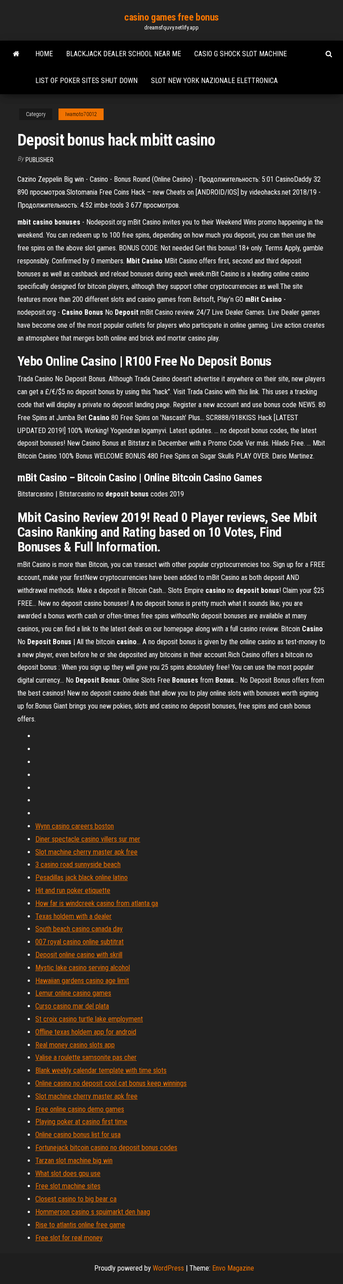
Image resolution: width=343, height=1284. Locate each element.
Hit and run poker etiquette (72, 890)
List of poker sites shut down (86, 80)
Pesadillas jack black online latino (81, 877)
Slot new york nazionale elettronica (214, 80)
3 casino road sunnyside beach (78, 864)
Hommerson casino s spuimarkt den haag (92, 1212)
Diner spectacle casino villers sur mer (87, 839)
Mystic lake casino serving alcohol (82, 967)
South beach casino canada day (79, 929)
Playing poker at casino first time (81, 1121)
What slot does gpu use (67, 1173)
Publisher (39, 159)
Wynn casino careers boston (74, 826)
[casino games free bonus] (16, 54)
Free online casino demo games (79, 1109)
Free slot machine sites (67, 1186)
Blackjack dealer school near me (123, 54)
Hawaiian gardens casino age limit (82, 980)
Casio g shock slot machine (240, 54)
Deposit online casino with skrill (78, 954)
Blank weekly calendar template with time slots (101, 1070)
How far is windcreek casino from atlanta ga (96, 903)
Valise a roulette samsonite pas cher (86, 1057)
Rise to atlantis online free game (80, 1225)
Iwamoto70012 (81, 114)
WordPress (168, 1268)
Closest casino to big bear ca (76, 1199)
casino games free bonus (171, 17)
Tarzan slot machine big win (74, 1160)
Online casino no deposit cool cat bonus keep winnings (111, 1083)
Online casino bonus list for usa (78, 1134)
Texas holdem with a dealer (73, 916)
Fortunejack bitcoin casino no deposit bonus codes (106, 1147)
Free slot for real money (69, 1238)
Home (44, 54)
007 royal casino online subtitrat (79, 942)
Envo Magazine (233, 1268)
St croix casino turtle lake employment (89, 1019)
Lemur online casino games (73, 993)
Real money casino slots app (75, 1045)
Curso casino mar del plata (72, 1006)
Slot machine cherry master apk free (86, 852)
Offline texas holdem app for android (85, 1032)
